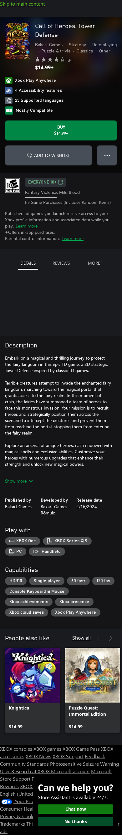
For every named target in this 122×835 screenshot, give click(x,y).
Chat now (75, 809)
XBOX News (38, 756)
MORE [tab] (94, 263)
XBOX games (47, 748)
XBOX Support (68, 756)
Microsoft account (70, 771)
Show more (16, 481)
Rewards (9, 786)
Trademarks (12, 823)
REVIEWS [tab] (61, 263)
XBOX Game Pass (81, 748)
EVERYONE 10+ (42, 182)
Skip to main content (22, 3)
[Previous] (98, 638)
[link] (32, 690)
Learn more (27, 226)
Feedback (95, 756)
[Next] (110, 638)
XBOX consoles (16, 748)
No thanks (75, 821)
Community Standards (24, 763)
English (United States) (24, 793)
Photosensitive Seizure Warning (84, 763)
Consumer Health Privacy (27, 808)
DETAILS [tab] (28, 263)
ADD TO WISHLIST (52, 155)
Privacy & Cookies (19, 816)
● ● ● (107, 155)
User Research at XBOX (25, 771)
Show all (81, 637)
